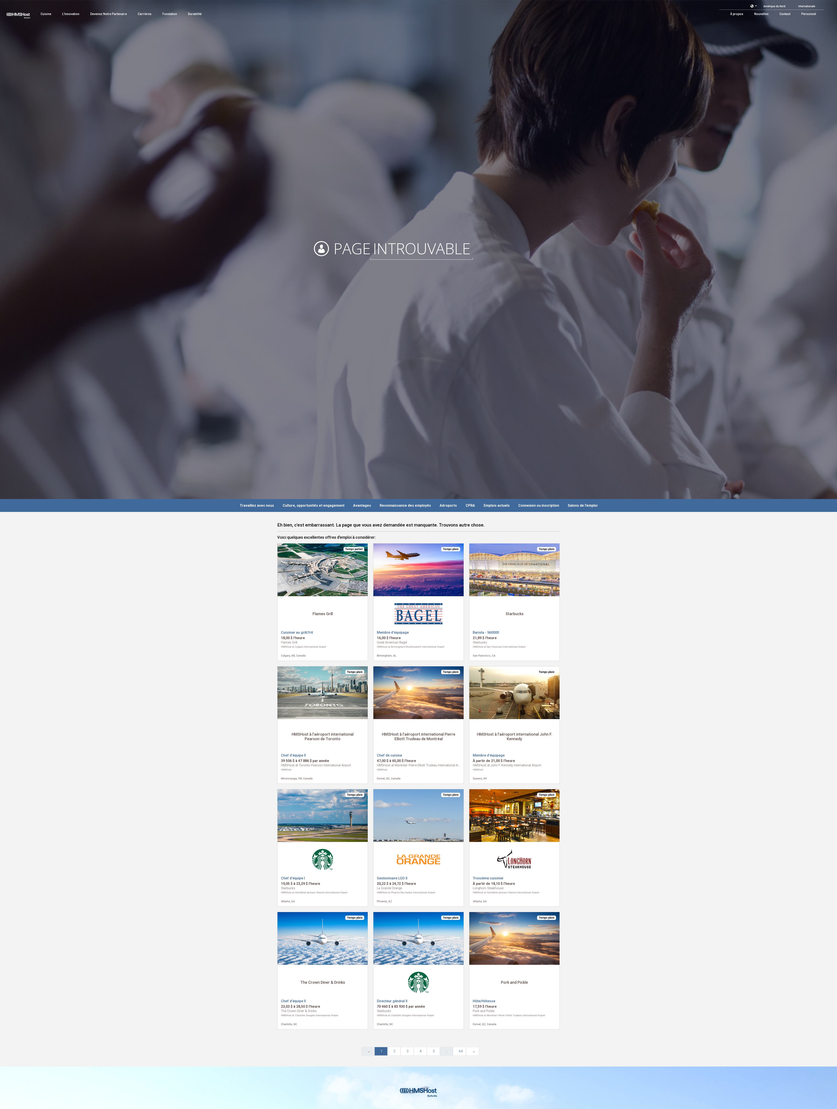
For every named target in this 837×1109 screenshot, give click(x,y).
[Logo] (22, 13)
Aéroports (448, 505)
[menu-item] (46, 14)
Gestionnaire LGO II (392, 878)
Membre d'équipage (393, 632)
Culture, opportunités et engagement (313, 505)
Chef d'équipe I (293, 878)
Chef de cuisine (389, 755)
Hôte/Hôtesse (484, 1001)
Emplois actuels (497, 505)
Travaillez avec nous (257, 505)
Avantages (362, 505)
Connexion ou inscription (538, 505)
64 (461, 1051)
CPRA (470, 505)
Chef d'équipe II (293, 755)
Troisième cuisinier (488, 878)
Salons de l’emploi (582, 505)
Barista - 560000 (486, 632)
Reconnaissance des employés (405, 505)
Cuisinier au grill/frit (297, 632)
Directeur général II (392, 1001)
